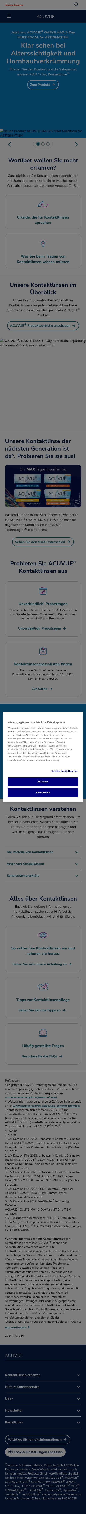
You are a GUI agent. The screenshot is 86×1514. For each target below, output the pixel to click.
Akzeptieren (43, 792)
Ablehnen (43, 781)
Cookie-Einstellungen (64, 771)
